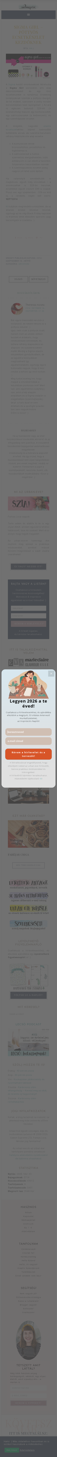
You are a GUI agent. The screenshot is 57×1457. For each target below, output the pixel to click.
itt (41, 778)
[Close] (51, 674)
